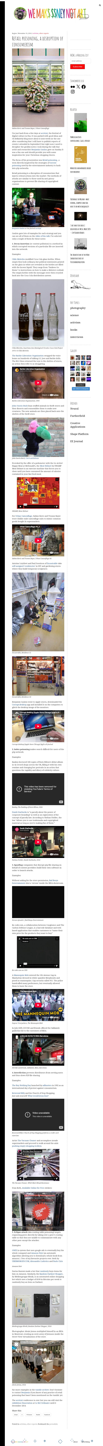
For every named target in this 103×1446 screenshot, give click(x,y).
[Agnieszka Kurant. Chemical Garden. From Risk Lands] (78, 368)
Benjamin (25, 1393)
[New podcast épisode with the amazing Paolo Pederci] (83, 368)
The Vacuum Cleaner (27, 1141)
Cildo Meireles (18, 259)
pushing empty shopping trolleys (27, 1146)
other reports (44, 33)
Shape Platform (79, 434)
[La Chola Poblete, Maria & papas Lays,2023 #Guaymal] (89, 368)
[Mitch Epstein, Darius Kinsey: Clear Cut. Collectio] (78, 357)
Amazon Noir (37, 1253)
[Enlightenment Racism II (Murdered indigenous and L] (72, 363)
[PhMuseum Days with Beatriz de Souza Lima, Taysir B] (83, 374)
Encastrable (52, 563)
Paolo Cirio (58, 1261)
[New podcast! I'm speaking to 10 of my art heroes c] (89, 374)
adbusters (47, 1085)
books (73, 329)
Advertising (85, 1442)
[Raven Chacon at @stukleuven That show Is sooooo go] (72, 368)
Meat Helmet (46, 466)
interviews (76, 337)
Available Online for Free (33, 1188)
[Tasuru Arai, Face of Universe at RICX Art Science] (89, 363)
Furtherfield (77, 416)
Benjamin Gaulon (39, 150)
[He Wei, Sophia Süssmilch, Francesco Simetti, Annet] (78, 363)
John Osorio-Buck (20, 406)
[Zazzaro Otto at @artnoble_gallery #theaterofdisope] (72, 374)
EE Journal (76, 441)
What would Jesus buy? (38, 1096)
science (74, 315)
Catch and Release (32, 458)
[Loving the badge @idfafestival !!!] (72, 357)
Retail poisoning (50, 160)
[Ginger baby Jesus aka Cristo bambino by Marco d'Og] (72, 379)
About (75, 1442)
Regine (14, 33)
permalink (53, 1424)
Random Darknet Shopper (51, 1274)
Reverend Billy (18, 1093)
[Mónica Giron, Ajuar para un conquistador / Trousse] (78, 379)
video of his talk (43, 236)
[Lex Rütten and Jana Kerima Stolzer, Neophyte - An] (83, 357)
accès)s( (44, 133)
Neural (74, 408)
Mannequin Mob (21, 975)
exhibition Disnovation (22, 1403)
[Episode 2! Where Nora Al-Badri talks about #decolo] (78, 374)
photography (77, 308)
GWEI (14, 1250)
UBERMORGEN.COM (20, 1261)
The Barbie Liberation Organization (28, 356)
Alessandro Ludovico (39, 1261)
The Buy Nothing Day (21, 1085)
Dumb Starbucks (19, 812)
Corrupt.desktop (19, 705)
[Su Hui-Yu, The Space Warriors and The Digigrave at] (89, 379)
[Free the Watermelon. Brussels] (83, 379)
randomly (44, 1271)
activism (35, 33)
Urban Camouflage (23, 516)
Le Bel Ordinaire (42, 1403)
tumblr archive (42, 1390)
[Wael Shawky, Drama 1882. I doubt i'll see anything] (89, 357)
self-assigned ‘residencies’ (23, 566)
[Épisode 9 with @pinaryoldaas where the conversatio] (83, 363)
